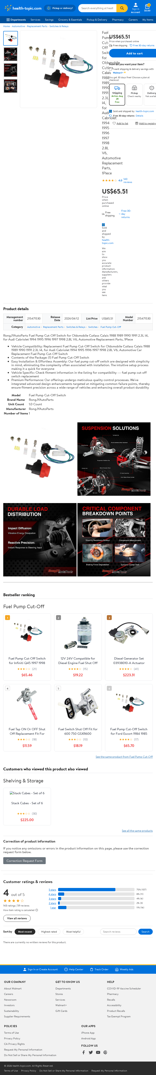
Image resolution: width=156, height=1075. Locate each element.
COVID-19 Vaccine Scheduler (124, 988)
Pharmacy (118, 19)
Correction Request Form (24, 860)
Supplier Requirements (17, 1016)
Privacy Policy (12, 1038)
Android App (88, 1038)
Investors (9, 1005)
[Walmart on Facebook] (83, 1052)
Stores (59, 994)
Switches (93, 327)
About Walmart (13, 988)
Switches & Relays (59, 26)
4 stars (52, 894)
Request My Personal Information (23, 1049)
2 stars (52, 903)
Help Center (76, 969)
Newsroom (10, 999)
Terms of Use (11, 1032)
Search (146, 931)
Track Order (101, 969)
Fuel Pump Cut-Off (111, 327)
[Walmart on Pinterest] (105, 1052)
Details (139, 115)
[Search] (122, 8)
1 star (53, 907)
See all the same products (137, 831)
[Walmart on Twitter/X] (91, 1052)
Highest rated (49, 931)
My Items (147, 19)
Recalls (111, 999)
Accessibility (114, 1005)
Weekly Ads (126, 969)
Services (35, 19)
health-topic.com (108, 241)
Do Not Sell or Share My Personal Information (30, 1055)
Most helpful (73, 931)
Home (6, 26)
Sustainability (11, 1011)
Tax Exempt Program (119, 1016)
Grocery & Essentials (70, 19)
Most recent (25, 931)
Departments (18, 19)
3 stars (52, 898)
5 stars (52, 889)
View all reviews (17, 918)
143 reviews (128, 180)
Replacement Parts (37, 26)
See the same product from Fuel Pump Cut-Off (124, 757)
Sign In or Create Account (43, 969)
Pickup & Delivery (97, 19)
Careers (133, 19)
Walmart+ (61, 1005)
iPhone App (87, 1032)
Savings (49, 19)
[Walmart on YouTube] (98, 1052)
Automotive (18, 26)
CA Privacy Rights (14, 1044)
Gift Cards (61, 1011)
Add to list (122, 123)
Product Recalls (116, 1011)
